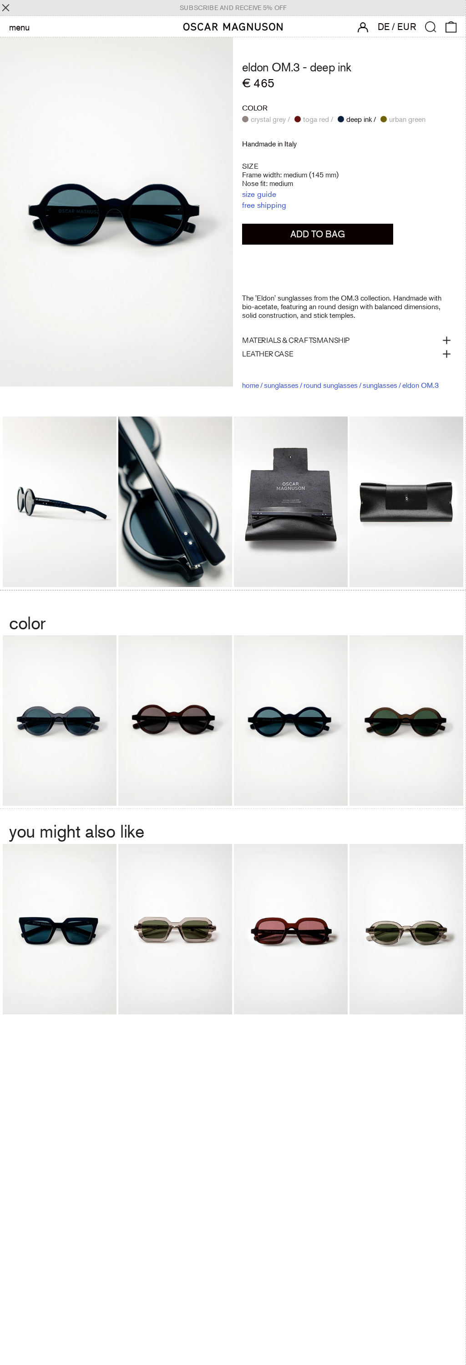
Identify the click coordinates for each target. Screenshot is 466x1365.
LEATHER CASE (267, 353)
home (250, 385)
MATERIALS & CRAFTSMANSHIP (296, 340)
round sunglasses (331, 385)
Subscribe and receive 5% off (233, 7)
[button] (430, 27)
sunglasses (281, 385)
